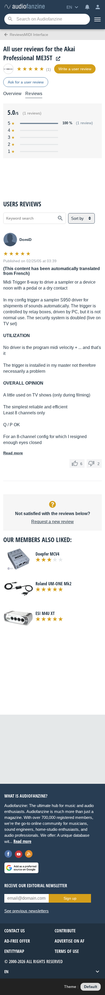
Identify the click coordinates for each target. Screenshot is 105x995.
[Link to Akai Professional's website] (56, 58)
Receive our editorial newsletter (35, 886)
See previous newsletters (26, 911)
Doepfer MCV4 (47, 554)
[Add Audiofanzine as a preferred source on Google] (21, 867)
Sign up (70, 898)
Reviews (33, 93)
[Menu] (97, 19)
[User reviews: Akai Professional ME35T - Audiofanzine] (24, 6)
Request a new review (52, 521)
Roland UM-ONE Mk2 (53, 584)
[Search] (10, 19)
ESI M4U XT (45, 613)
